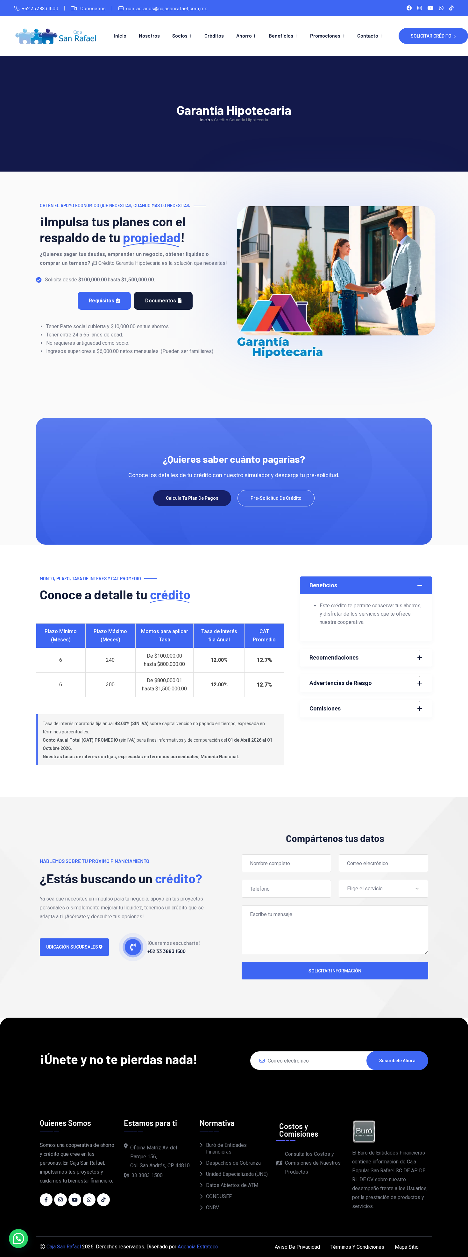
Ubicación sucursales (72, 947)
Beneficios (281, 35)
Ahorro (244, 35)
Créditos (214, 35)
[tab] (104, 301)
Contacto (367, 35)
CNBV (212, 1207)
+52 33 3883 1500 (40, 8)
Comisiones (325, 708)
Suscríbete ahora (397, 1060)
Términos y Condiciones (357, 1247)
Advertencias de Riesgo (340, 683)
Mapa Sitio (407, 1247)
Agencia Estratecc (198, 1247)
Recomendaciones (333, 657)
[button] (18, 1238)
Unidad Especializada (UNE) (237, 1174)
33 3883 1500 (147, 1175)
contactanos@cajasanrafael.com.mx (166, 8)
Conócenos (92, 8)
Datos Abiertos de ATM (232, 1185)
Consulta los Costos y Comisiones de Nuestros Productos (313, 1163)
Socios (180, 35)
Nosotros (149, 35)
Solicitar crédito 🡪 (433, 36)
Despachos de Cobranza (233, 1163)
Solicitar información (334, 970)
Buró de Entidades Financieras (226, 1148)
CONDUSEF (219, 1196)
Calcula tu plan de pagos (192, 498)
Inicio (120, 35)
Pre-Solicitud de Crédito (276, 498)
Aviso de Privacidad (297, 1247)
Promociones (325, 35)
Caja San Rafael (63, 1247)
